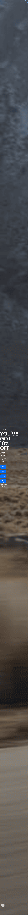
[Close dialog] (26, 1)
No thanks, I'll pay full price (3, 485)
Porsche (3, 481)
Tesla (3, 467)
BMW (3, 476)
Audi (3, 471)
